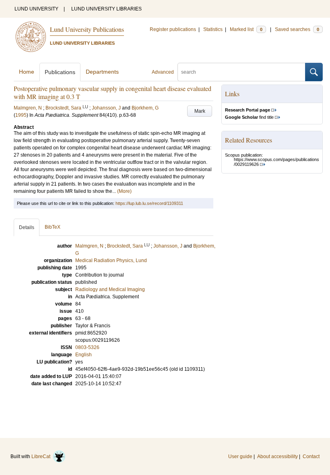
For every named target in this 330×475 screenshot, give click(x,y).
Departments (102, 71)
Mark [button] (199, 111)
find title (249, 117)
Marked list (246, 29)
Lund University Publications (87, 29)
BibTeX (52, 227)
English (83, 354)
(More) (124, 191)
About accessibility (277, 456)
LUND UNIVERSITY (36, 9)
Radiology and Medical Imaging (110, 289)
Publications (60, 72)
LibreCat (42, 456)
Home (26, 71)
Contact (311, 456)
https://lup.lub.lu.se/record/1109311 (149, 203)
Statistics (213, 29)
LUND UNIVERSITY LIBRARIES (106, 9)
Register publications (173, 29)
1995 (21, 115)
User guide (240, 456)
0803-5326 (87, 347)
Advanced (163, 72)
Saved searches (297, 29)
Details (26, 227)
